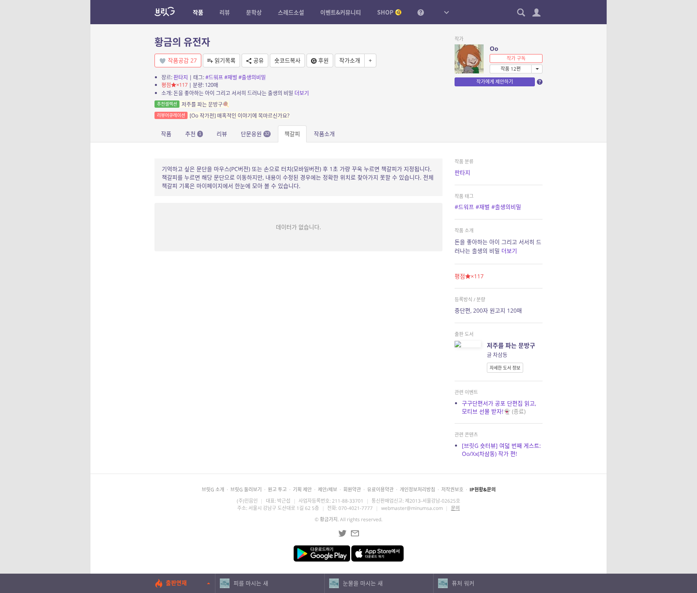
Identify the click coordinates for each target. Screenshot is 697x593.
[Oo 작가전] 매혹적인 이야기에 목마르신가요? (223, 115)
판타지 (180, 77)
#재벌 (230, 77)
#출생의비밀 (252, 77)
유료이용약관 (380, 489)
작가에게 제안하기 (494, 81)
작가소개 (349, 60)
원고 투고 (277, 489)
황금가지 (329, 519)
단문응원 (255, 134)
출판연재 (176, 583)
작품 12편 (511, 68)
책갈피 (292, 134)
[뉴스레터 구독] (355, 533)
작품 (166, 134)
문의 (455, 508)
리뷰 (222, 134)
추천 (193, 134)
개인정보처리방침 (417, 489)
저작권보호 (452, 489)
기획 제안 (302, 489)
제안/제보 (327, 489)
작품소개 (324, 134)
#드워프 (214, 77)
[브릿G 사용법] (420, 12)
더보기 (301, 92)
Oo (494, 48)
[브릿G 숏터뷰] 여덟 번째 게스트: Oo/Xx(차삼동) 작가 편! (501, 449)
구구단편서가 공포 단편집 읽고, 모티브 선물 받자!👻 (499, 407)
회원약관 (352, 489)
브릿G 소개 (213, 489)
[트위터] (342, 533)
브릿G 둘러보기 (246, 489)
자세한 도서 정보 (505, 368)
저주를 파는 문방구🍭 (193, 104)
